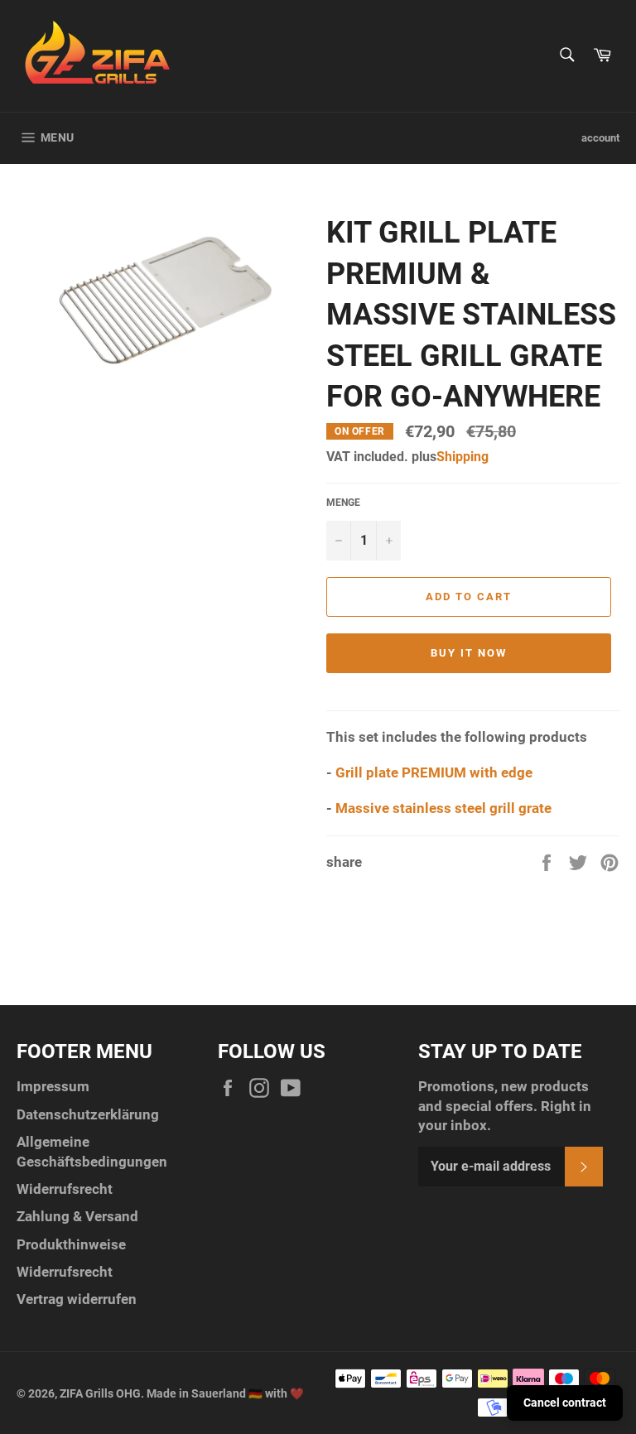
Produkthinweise (71, 1244)
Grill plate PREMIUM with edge (433, 772)
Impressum (53, 1086)
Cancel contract (564, 1402)
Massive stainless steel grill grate (443, 808)
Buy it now (469, 653)
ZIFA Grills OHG (100, 1393)
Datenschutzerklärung (88, 1114)
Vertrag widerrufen (77, 1299)
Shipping (462, 456)
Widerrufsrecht (65, 1189)
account (600, 138)
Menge (343, 502)
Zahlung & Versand (77, 1216)
